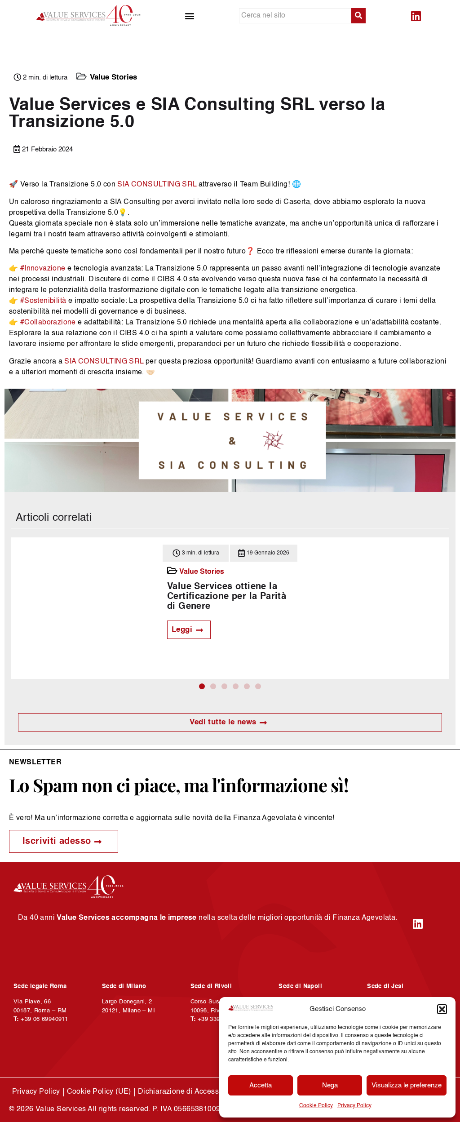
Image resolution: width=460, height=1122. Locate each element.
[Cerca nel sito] (295, 15)
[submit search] (358, 15)
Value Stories (113, 77)
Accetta (260, 1085)
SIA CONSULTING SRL (156, 184)
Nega (330, 1085)
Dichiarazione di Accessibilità (187, 1091)
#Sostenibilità (43, 301)
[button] (442, 1009)
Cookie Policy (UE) (99, 1091)
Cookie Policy (316, 1106)
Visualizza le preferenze (407, 1085)
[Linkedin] (416, 16)
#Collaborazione (48, 322)
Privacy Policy (354, 1106)
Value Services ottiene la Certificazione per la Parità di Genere (226, 596)
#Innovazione (43, 268)
